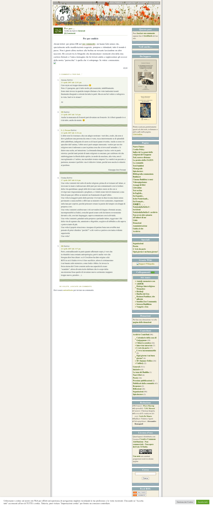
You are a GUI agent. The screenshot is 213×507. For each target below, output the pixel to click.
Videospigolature (140, 182)
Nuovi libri (137, 374)
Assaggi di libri (139, 184)
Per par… (69, 28)
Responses (137, 386)
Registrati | (136, 3)
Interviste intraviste (144, 345)
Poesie (135, 377)
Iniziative (137, 369)
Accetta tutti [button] (203, 502)
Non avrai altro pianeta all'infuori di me (142, 216)
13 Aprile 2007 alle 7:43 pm (71, 114)
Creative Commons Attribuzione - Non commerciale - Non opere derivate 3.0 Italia (144, 443)
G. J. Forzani (66, 130)
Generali (81, 31)
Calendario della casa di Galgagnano (146, 339)
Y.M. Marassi (149, 408)
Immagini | (128, 3)
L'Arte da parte (139, 249)
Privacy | (150, 3)
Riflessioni (137, 388)
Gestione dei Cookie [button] (185, 502)
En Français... (138, 201)
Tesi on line (137, 190)
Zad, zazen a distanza (141, 157)
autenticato (68, 290)
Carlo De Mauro (145, 416)
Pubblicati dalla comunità (143, 383)
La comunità (138, 162)
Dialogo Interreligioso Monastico (145, 287)
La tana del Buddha (141, 372)
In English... (138, 193)
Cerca (145, 469)
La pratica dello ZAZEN (143, 160)
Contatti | (144, 3)
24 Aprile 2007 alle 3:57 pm (71, 249)
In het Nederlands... (141, 198)
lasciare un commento (146, 33)
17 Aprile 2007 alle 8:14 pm (71, 180)
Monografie (138, 168)
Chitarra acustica (143, 342)
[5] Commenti (69, 33)
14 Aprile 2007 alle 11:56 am (71, 133)
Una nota (136, 456)
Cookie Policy (138, 149)
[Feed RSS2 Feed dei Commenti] (139, 495)
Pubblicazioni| (120, 3)
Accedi (156, 3)
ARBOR (140, 283)
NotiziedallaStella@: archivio (145, 212)
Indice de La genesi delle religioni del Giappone (143, 153)
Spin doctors (138, 171)
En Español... (138, 195)
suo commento (88, 43)
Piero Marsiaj (148, 405)
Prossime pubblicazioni (142, 380)
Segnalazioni (138, 243)
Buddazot (137, 176)
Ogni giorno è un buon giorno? (145, 251)
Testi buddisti (138, 165)
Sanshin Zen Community (146, 301)
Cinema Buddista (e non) (143, 179)
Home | (112, 3)
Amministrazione (140, 225)
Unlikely (140, 363)
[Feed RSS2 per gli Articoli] (139, 492)
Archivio (136, 231)
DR (62, 112)
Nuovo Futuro (138, 146)
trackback (148, 35)
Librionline (137, 134)
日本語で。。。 (139, 204)
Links (135, 220)
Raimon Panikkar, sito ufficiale (145, 298)
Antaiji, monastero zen (145, 281)
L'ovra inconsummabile (146, 350)
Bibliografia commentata (143, 174)
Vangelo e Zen (142, 306)
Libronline (137, 187)
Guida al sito (138, 228)
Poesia (135, 246)
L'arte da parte (142, 347)
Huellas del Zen (142, 293)
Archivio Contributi (141, 334)
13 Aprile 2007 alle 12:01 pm (71, 82)
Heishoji (139, 291)
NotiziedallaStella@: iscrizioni (141, 208)
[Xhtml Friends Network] (153, 272)
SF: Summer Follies (144, 360)
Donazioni (137, 222)
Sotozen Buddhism (144, 304)
